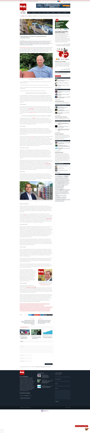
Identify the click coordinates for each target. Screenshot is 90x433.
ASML (66, 176)
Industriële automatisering (33, 41)
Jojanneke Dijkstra (38, 306)
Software (68, 193)
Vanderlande (68, 199)
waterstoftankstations (23, 309)
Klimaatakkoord (45, 306)
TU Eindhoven (63, 197)
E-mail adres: (22, 394)
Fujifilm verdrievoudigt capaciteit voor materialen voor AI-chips (63, 107)
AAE (56, 176)
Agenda (53, 12)
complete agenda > (58, 99)
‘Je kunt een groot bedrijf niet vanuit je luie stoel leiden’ (63, 85)
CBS (56, 179)
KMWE (63, 186)
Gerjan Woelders (36, 304)
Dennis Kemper (31, 137)
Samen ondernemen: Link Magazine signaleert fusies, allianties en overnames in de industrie (64, 124)
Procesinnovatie (37, 43)
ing (62, 184)
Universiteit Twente (60, 199)
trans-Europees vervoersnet (32, 112)
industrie (59, 184)
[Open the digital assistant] (86, 429)
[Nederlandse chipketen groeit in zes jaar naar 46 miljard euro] (48, 331)
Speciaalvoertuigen (37, 44)
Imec (56, 184)
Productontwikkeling (49, 43)
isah (67, 184)
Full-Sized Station (30, 304)
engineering (63, 181)
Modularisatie (48, 42)
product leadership (43, 43)
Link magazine (60, 190)
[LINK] (23, 8)
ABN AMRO (60, 176)
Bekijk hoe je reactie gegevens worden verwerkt (43, 365)
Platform (33, 12)
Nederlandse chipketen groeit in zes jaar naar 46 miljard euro (47, 336)
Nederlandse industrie (58, 191)
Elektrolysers (22, 41)
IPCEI (25, 121)
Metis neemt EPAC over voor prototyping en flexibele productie (63, 113)
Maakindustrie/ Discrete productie (25, 42)
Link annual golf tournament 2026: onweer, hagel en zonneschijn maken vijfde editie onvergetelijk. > (63, 45)
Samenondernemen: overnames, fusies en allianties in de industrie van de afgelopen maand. (63, 130)
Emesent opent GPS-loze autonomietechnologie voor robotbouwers (63, 110)
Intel (65, 184)
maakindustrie (67, 189)
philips (66, 191)
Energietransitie (26, 41)
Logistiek (48, 41)
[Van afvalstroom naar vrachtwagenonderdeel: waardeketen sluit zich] (25, 331)
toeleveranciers (61, 195)
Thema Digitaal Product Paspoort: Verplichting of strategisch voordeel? (64, 97)
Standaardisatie (42, 44)
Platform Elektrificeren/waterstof (30, 43)
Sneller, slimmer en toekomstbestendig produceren (33, 1)
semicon (60, 193)
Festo (67, 181)
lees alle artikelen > (58, 87)
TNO (57, 195)
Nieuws (47, 12)
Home (29, 12)
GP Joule (41, 304)
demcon (63, 179)
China (59, 179)
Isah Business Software (58, 186)
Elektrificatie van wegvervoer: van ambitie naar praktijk (63, 94)
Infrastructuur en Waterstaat (24, 306)
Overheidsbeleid (22, 43)
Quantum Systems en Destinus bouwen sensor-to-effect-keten (63, 126)
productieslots (50, 306)
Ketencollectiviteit (40, 41)
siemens (64, 193)
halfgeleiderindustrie (61, 183)
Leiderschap (44, 41)
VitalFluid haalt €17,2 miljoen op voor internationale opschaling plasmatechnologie (36, 336)
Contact (64, 12)
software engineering (31, 44)
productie (56, 193)
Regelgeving (21, 44)
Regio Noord (25, 44)
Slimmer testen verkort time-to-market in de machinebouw (64, 92)
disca (56, 181)
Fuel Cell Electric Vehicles (23, 304)
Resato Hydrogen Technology (24, 47)
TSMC (65, 195)
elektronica (59, 181)
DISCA (39, 12)
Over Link (59, 12)
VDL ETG (58, 201)
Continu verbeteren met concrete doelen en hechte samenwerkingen (63, 80)
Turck (39, 307)
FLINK (44, 12)
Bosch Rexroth (66, 178)
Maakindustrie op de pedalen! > (65, 69)
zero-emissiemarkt (37, 309)
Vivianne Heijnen (43, 307)
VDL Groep (62, 201)
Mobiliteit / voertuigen (42, 42)
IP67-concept (31, 306)
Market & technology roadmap (34, 42)
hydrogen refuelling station (47, 304)
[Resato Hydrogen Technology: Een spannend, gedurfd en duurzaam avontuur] (36, 27)
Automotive (57, 178)
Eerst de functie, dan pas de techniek (63, 170)
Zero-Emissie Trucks (30, 309)
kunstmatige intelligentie (59, 187)
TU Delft (58, 197)
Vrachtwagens (47, 44)
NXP (63, 191)
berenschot (61, 178)
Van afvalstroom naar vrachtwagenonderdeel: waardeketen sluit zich (24, 336)
